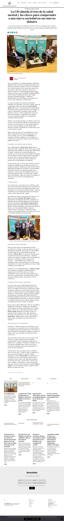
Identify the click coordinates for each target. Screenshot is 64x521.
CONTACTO (44, 2)
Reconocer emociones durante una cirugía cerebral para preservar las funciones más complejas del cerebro (39, 439)
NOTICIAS (29, 2)
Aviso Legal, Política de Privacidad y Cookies (37, 485)
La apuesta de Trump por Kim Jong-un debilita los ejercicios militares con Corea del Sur (24, 397)
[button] (8, 32)
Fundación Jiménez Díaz (31, 91)
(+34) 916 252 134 (50, 507)
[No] (61, 519)
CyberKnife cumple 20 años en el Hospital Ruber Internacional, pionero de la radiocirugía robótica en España (53, 439)
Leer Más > (19, 414)
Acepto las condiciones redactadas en (31, 485)
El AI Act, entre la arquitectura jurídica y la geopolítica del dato (53, 396)
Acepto (27, 518)
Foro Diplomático (9, 394)
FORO (19, 2)
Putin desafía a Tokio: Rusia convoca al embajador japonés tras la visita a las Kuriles (39, 397)
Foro (10, 378)
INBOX (40, 2)
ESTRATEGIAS (35, 2)
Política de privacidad (35, 518)
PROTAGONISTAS (24, 2)
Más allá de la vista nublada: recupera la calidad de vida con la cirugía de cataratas (24, 437)
